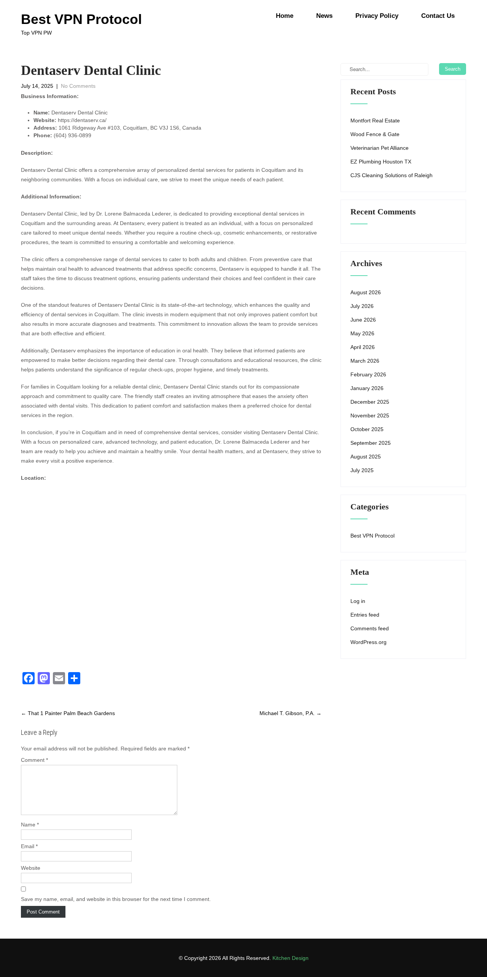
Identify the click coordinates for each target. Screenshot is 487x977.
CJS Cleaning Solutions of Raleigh (391, 175)
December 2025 (369, 402)
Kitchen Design (290, 958)
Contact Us (438, 15)
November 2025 (369, 415)
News (324, 15)
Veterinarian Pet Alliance (379, 148)
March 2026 (364, 361)
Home (284, 15)
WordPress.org (368, 642)
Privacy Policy (376, 15)
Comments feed (369, 628)
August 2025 (365, 457)
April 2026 (362, 347)
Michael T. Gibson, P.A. (290, 713)
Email (29, 846)
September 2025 (370, 443)
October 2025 (367, 429)
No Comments (78, 86)
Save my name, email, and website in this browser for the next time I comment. (116, 899)
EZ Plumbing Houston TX (380, 162)
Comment (34, 760)
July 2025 (362, 470)
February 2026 (368, 374)
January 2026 (367, 388)
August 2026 (365, 292)
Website (30, 868)
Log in (357, 601)
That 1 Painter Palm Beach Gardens (68, 713)
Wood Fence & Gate (374, 134)
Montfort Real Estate (375, 120)
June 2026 (363, 320)
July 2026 (362, 306)
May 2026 (362, 333)
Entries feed (364, 615)
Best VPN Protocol (372, 536)
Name (30, 825)
